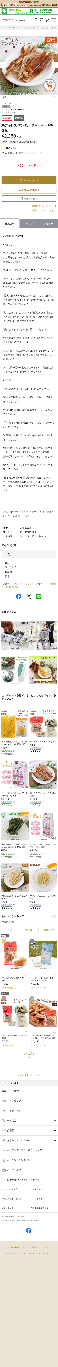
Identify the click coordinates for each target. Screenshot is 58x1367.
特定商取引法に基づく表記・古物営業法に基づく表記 (20, 1220)
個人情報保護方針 (8, 1216)
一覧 (53, 916)
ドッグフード (43, 28)
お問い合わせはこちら (29, 1075)
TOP (3, 28)
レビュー (48, 223)
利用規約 (20, 1216)
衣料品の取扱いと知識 (11, 1198)
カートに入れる (31, 180)
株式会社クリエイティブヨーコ (24, 584)
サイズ (29, 223)
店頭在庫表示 (30, 198)
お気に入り (48, 929)
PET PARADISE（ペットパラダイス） (22, 28)
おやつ (54, 28)
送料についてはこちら (42, 206)
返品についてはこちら (42, 210)
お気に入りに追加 (31, 189)
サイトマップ (7, 1208)
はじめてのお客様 (9, 1189)
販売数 (28, 929)
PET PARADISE (18, 109)
